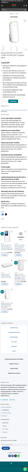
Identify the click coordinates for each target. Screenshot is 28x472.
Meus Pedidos (6, 407)
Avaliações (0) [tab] (5, 114)
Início (11, 13)
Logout (4, 416)
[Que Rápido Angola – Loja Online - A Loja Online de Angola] (14, 5)
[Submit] (25, 9)
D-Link (7, 105)
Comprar (13, 101)
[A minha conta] (24, 5)
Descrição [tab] (4, 111)
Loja (16, 13)
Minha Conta (6, 413)
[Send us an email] (15, 456)
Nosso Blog (5, 429)
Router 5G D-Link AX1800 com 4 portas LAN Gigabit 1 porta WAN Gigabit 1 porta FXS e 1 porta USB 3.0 (20, 277)
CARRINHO (5, 410)
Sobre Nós (5, 423)
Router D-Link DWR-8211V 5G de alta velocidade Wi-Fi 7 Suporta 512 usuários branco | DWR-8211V (20, 248)
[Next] (25, 32)
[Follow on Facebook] (9, 456)
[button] (2, 5)
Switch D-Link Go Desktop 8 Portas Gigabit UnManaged (6, 275)
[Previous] (3, 32)
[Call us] (18, 456)
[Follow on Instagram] (12, 456)
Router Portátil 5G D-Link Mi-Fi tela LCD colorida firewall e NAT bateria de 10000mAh (7, 247)
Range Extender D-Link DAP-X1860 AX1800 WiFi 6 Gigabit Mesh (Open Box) (7, 305)
